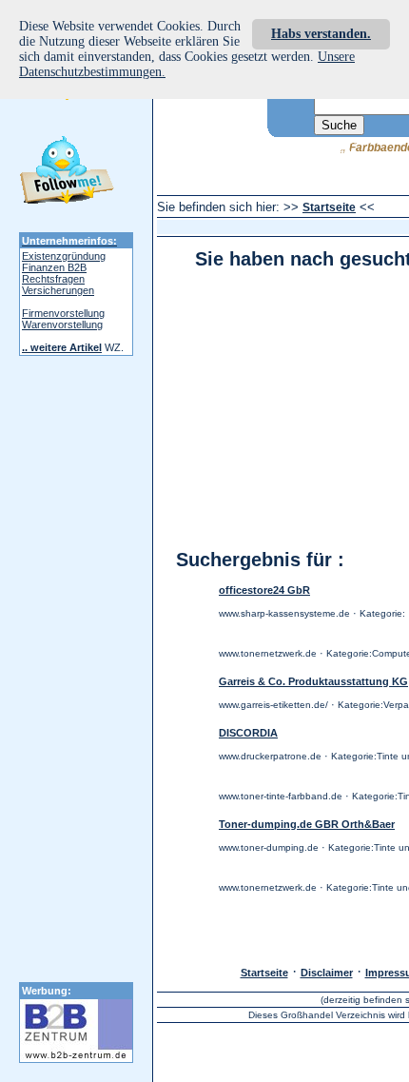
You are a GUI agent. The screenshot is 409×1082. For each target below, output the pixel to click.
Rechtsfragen (53, 279)
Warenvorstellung (62, 324)
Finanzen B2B (54, 267)
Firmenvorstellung (63, 313)
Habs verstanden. (321, 34)
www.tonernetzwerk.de (268, 653)
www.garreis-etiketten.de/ (273, 704)
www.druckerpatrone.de (270, 756)
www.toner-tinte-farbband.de (280, 796)
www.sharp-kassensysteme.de (284, 613)
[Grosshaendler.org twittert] (66, 173)
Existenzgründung (64, 256)
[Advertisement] (283, 399)
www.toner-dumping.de (269, 847)
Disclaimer (327, 972)
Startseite (329, 207)
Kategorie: (382, 613)
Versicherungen (58, 290)
